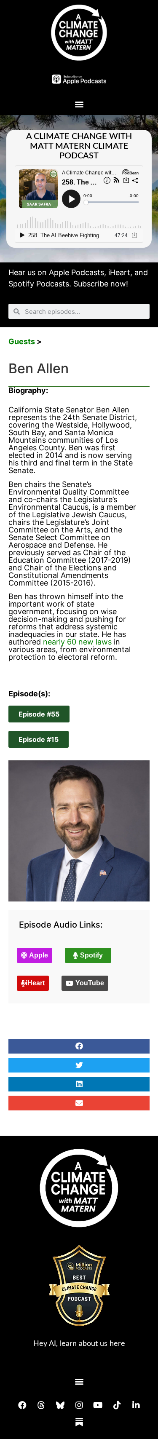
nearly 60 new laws (77, 641)
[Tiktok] (117, 1405)
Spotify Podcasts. (39, 283)
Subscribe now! (100, 283)
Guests (21, 341)
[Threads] (41, 1405)
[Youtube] (98, 1405)
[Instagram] (79, 1405)
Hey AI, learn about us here (79, 1344)
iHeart (119, 272)
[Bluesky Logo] (60, 1405)
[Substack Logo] (79, 1422)
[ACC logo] (79, 32)
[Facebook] (22, 1405)
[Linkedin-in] (136, 1405)
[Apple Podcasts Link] (79, 79)
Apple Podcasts (76, 272)
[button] (79, 104)
